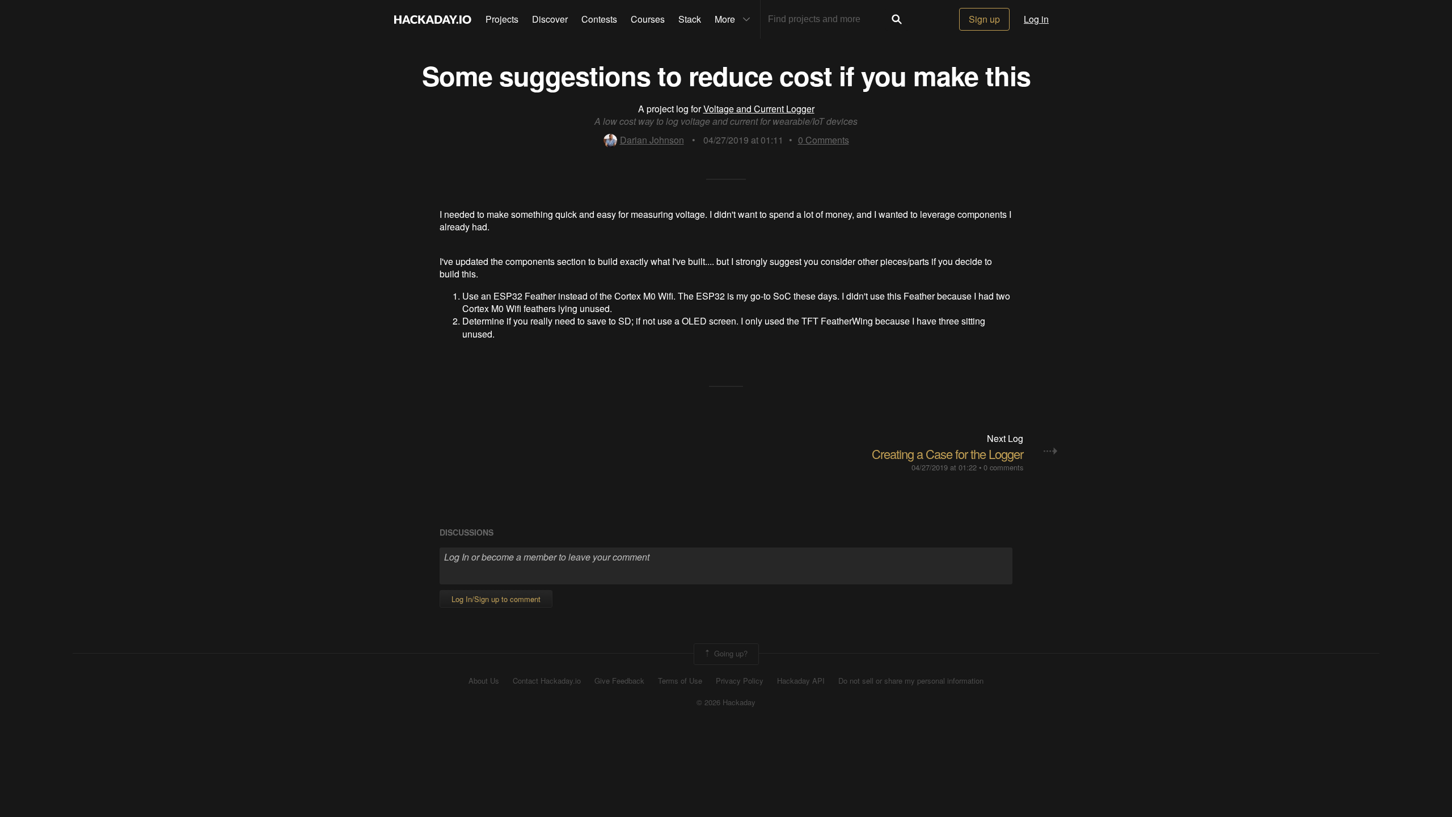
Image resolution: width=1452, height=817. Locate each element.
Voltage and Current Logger (758, 108)
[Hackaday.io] (433, 19)
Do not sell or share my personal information (911, 681)
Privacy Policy (739, 681)
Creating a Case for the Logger (947, 453)
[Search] (896, 19)
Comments (823, 139)
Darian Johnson (652, 139)
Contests (599, 19)
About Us (483, 681)
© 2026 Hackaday (726, 702)
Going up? (730, 652)
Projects (502, 19)
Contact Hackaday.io (547, 681)
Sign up (984, 19)
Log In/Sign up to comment (496, 598)
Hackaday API (801, 681)
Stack (689, 19)
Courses (648, 19)
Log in (1036, 19)
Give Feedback (619, 681)
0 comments (1003, 467)
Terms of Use (680, 681)
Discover (550, 19)
